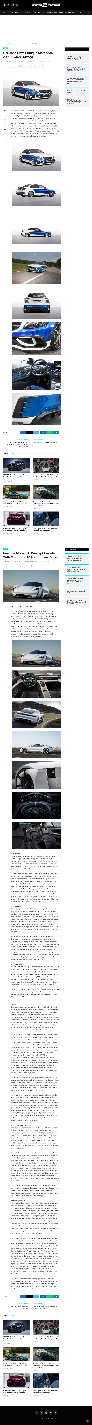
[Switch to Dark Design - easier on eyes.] (88, 12)
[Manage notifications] (87, 1421)
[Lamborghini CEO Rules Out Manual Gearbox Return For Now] (46, 519)
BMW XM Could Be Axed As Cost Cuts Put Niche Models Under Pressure (14, 477)
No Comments (45, 61)
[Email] (5, 120)
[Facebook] (5, 115)
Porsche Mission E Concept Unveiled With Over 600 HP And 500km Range (17, 444)
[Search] (85, 13)
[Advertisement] (46, 28)
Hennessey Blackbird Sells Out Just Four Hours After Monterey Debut (45, 476)
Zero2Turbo (8, 61)
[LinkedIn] (5, 129)
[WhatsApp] (5, 134)
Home (12, 12)
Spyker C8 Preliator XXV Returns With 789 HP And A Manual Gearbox (15, 503)
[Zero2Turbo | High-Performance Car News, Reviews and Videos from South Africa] (46, 5)
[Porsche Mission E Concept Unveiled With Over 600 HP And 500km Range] (31, 601)
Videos (26, 12)
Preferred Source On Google (70, 12)
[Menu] (4, 13)
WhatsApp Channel (50, 12)
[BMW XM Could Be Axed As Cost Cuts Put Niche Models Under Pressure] (16, 465)
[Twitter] (5, 124)
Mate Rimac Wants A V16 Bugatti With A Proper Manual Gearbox (14, 530)
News (5, 48)
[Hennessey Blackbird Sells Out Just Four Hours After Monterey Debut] (46, 465)
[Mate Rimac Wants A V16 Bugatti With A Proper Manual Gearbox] (16, 519)
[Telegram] (5, 138)
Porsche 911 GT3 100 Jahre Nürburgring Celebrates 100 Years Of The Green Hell (46, 504)
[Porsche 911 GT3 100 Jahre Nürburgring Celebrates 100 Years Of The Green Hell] (46, 492)
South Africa (37, 12)
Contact (18, 12)
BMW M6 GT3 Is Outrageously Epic (45, 442)
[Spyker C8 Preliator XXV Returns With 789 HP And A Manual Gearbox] (16, 492)
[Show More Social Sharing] (42, 66)
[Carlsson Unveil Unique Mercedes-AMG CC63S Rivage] (31, 105)
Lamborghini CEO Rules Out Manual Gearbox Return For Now (45, 530)
